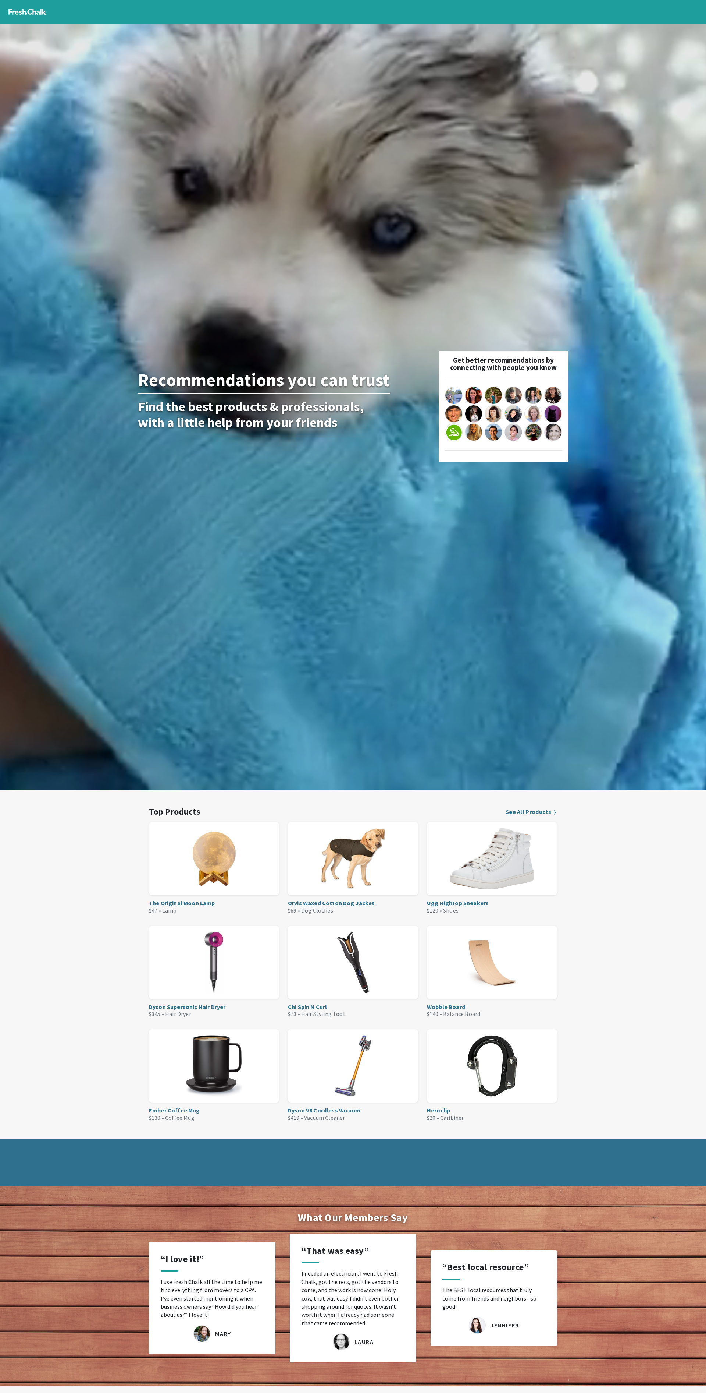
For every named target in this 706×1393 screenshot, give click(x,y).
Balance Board (461, 1014)
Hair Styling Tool (323, 1014)
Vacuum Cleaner (324, 1117)
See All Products (528, 811)
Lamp (169, 910)
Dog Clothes (317, 910)
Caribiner (452, 1117)
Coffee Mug (180, 1117)
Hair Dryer (178, 1014)
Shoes (451, 910)
